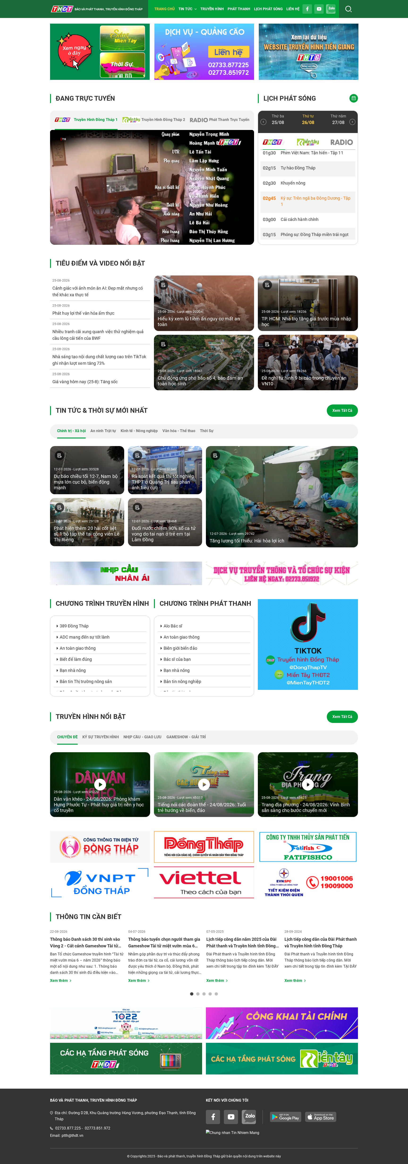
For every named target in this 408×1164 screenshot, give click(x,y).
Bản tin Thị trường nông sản (86, 681)
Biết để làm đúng (76, 659)
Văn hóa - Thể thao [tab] (178, 431)
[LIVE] (152, 187)
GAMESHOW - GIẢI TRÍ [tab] (186, 737)
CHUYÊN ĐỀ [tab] (67, 737)
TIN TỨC (185, 9)
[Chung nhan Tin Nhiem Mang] (282, 1133)
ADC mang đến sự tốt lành (85, 637)
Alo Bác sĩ (173, 625)
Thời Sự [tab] (206, 431)
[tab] (86, 120)
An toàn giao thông (78, 648)
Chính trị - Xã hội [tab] (71, 431)
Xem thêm (59, 980)
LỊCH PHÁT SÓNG (268, 9)
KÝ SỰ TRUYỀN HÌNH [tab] (100, 737)
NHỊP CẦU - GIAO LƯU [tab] (142, 737)
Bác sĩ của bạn (177, 659)
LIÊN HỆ (292, 9)
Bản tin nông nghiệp (182, 681)
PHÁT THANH (239, 9)
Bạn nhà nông (73, 670)
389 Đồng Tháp (74, 625)
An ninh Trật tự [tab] (103, 431)
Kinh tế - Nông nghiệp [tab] (139, 431)
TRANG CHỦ (164, 9)
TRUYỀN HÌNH (212, 9)
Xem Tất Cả (342, 410)
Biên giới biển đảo (180, 648)
